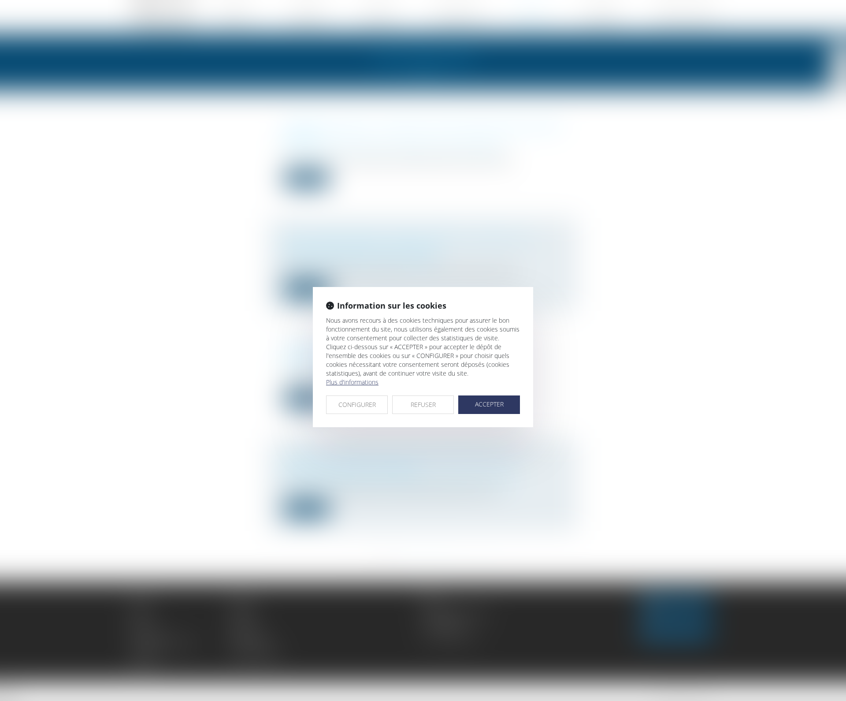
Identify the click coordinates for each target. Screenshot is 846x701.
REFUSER (423, 404)
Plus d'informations (352, 382)
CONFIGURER (357, 404)
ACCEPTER (489, 404)
